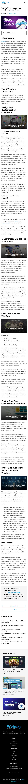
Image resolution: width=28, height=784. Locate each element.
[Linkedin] (18, 772)
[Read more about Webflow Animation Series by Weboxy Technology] (14, 704)
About (14, 757)
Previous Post (14, 606)
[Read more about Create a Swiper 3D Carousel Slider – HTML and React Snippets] (14, 662)
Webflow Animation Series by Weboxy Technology (12, 712)
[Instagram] (12, 772)
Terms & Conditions (14, 743)
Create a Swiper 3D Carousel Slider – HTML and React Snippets (14, 670)
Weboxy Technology (14, 592)
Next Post (14, 610)
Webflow (6, 13)
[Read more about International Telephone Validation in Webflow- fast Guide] (14, 682)
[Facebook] (9, 772)
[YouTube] (15, 772)
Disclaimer (14, 745)
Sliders (6, 673)
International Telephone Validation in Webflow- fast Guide (14, 691)
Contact (14, 759)
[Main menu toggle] (24, 2)
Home (14, 751)
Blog (2, 13)
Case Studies (14, 755)
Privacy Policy (14, 741)
